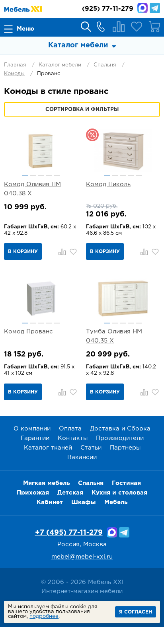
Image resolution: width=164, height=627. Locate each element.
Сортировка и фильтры (82, 109)
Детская (70, 492)
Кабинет (50, 502)
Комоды (14, 74)
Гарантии (35, 438)
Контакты (73, 438)
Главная (15, 65)
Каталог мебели (60, 65)
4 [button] (49, 175)
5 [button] (57, 175)
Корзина (154, 27)
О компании (32, 428)
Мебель (115, 502)
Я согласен (135, 612)
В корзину (23, 251)
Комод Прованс (28, 331)
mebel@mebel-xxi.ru (82, 556)
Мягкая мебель (46, 483)
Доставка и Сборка (120, 428)
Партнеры (125, 447)
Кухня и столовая (119, 492)
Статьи (91, 447)
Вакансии (82, 457)
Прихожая (33, 492)
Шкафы (83, 502)
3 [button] (41, 175)
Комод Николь (108, 184)
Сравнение (119, 27)
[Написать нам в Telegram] (155, 8)
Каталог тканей (48, 447)
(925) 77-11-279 (107, 9)
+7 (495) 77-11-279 (69, 533)
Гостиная (126, 483)
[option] (41, 150)
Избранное (137, 27)
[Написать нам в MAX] (142, 8)
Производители (120, 438)
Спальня (105, 65)
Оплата (70, 428)
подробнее (44, 616)
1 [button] (25, 175)
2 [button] (33, 175)
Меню (25, 28)
